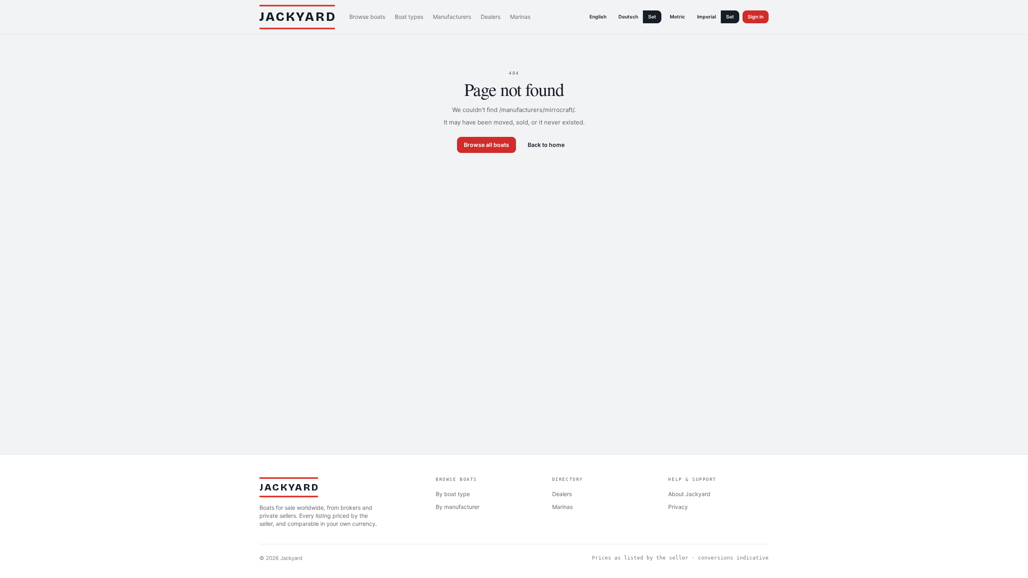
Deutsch (628, 17)
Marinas (520, 16)
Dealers (490, 16)
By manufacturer (457, 506)
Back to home (546, 144)
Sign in (755, 17)
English (597, 17)
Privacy (678, 506)
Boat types (409, 16)
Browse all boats (486, 144)
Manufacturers (452, 16)
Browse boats (367, 16)
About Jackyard (689, 493)
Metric (677, 17)
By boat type (453, 493)
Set (652, 17)
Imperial (706, 17)
